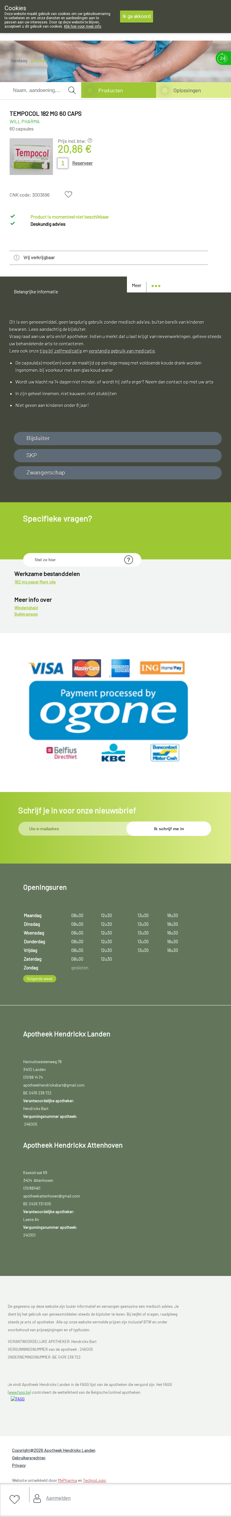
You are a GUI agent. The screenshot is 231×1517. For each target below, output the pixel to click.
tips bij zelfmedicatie (61, 350)
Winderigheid (26, 607)
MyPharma (67, 1480)
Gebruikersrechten (28, 1457)
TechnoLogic (94, 1480)
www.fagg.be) (20, 1392)
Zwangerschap (45, 472)
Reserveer (82, 163)
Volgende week (40, 978)
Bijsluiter (38, 438)
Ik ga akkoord (136, 16)
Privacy (19, 1465)
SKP (31, 455)
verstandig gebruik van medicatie (122, 350)
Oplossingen (187, 90)
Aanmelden (58, 1498)
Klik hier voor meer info (82, 26)
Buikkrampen (26, 613)
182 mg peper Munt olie (35, 581)
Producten (110, 90)
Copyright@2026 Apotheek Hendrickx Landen (53, 1450)
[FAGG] (38, 1407)
